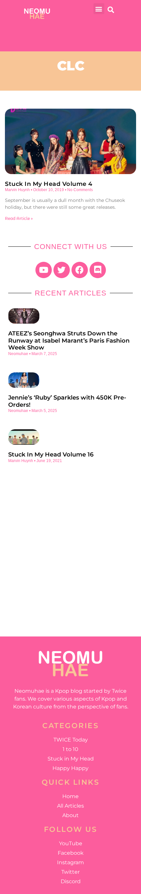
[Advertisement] (70, 544)
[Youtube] (43, 270)
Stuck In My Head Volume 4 (48, 184)
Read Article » (19, 218)
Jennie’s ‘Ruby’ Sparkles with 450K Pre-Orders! (67, 401)
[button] (98, 8)
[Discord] (98, 270)
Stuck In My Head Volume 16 (50, 454)
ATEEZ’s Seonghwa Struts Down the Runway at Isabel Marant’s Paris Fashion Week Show (69, 340)
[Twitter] (61, 270)
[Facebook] (79, 270)
